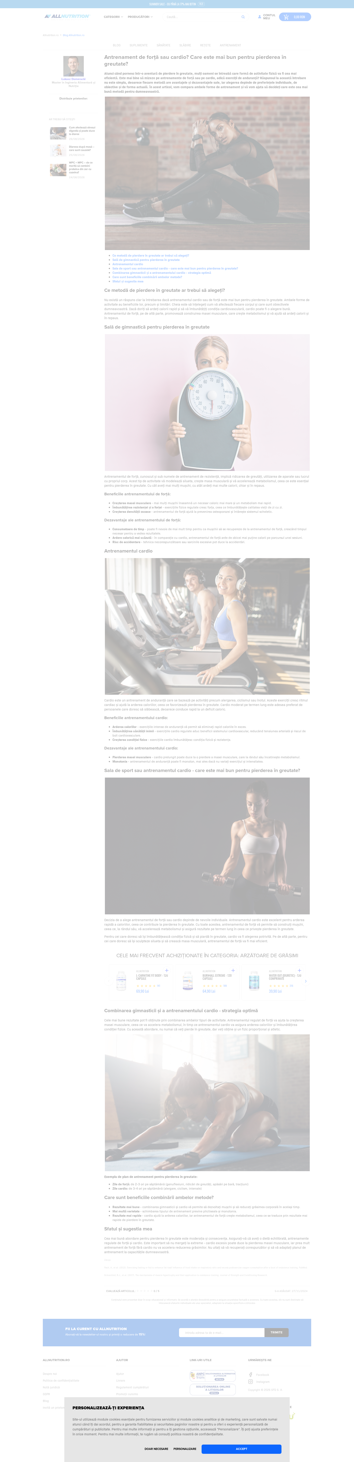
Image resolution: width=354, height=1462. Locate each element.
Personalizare (185, 1449)
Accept (241, 1449)
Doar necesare (156, 1449)
